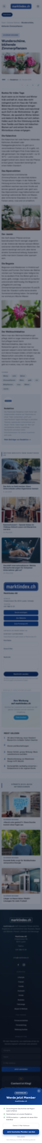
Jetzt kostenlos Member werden (21, 1132)
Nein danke (21, 1136)
